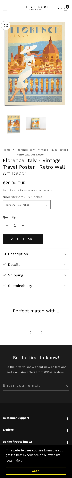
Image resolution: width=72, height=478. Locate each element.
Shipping (22, 190)
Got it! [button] (36, 470)
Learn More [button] (14, 460)
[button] (30, 332)
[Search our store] (60, 8)
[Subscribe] (66, 387)
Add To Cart (23, 239)
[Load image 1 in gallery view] (14, 124)
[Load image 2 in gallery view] (36, 124)
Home (7, 149)
